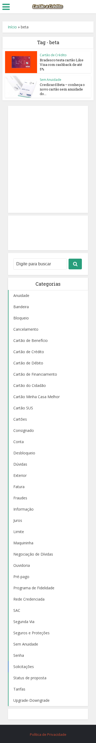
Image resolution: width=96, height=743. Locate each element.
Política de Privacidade (48, 734)
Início (12, 26)
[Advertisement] (48, 159)
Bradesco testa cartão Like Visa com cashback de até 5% (61, 64)
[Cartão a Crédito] (48, 6)
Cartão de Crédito (53, 55)
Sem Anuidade (50, 79)
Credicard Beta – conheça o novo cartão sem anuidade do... (62, 89)
